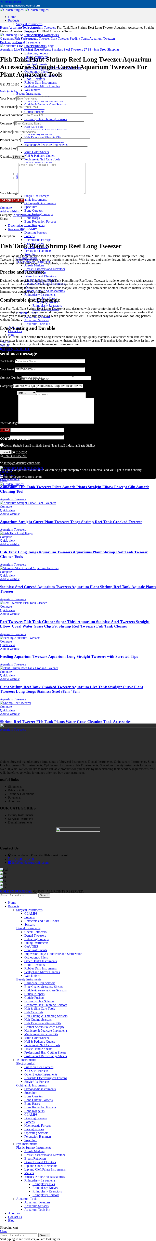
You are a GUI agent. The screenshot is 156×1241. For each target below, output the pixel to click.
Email (5, 437)
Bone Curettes (33, 210)
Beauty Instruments (28, 93)
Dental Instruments (28, 42)
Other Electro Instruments (40, 1074)
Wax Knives (32, 90)
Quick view (7, 475)
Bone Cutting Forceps (38, 1100)
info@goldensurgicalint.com (21, 463)
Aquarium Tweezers (43, 27)
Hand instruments (35, 950)
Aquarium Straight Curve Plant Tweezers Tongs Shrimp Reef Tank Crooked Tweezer (71, 522)
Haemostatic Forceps (37, 239)
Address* (6, 131)
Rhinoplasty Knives (45, 1187)
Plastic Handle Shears (38, 1049)
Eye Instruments (26, 1144)
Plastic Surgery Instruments (33, 1147)
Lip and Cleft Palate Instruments (45, 1169)
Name (5, 429)
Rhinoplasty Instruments (39, 294)
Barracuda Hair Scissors (39, 983)
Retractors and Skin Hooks (41, 921)
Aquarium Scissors (36, 320)
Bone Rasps (32, 218)
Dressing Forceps (35, 232)
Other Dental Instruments (40, 961)
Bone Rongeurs (34, 225)
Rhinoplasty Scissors (45, 1195)
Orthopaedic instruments (40, 203)
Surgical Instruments (29, 910)
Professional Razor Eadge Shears (45, 1056)
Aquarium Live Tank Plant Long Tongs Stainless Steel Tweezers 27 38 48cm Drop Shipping (59, 49)
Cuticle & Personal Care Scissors (45, 104)
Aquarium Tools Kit (37, 324)
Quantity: (6, 156)
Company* (7, 123)
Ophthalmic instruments (31, 199)
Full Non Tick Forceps (38, 1067)
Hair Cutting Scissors (38, 1019)
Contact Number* (11, 115)
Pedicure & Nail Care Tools (42, 159)
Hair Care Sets (33, 126)
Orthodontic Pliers (36, 957)
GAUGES (31, 946)
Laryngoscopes (34, 1129)
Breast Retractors (35, 1158)
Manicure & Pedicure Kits (41, 1034)
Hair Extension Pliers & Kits (42, 137)
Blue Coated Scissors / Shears (43, 101)
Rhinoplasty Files (43, 1184)
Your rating (8, 392)
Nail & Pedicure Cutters (39, 155)
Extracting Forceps (36, 53)
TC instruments (26, 1059)
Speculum (30, 207)
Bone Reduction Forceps (40, 221)
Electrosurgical (25, 1063)
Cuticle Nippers (34, 994)
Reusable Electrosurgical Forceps (45, 1078)
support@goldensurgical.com (22, 476)
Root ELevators (34, 79)
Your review (9, 422)
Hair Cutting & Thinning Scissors (45, 1016)
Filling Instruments (36, 943)
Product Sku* (8, 148)
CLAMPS (31, 228)
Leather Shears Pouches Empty (44, 1027)
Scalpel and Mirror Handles (42, 86)
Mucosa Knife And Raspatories (44, 1176)
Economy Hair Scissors (39, 1001)
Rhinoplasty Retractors (47, 305)
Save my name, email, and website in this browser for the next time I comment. (55, 445)
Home (4, 27)
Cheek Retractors (35, 932)
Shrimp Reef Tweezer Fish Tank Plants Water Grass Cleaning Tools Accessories (65, 721)
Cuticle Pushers (34, 112)
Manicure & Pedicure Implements (45, 144)
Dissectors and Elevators (40, 276)
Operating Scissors (36, 1133)
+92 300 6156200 (12, 2)
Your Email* (8, 106)
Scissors (29, 924)
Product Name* (10, 140)
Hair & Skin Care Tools (39, 1008)
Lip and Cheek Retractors (40, 1165)
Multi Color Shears (36, 152)
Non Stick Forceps (36, 1070)
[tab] (82, 225)
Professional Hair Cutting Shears (45, 1052)
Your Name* (8, 98)
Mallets (29, 1173)
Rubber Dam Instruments (40, 82)
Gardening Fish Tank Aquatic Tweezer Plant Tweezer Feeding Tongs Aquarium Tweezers (57, 38)
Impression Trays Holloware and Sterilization (53, 953)
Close (3, 1231)
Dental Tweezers (35, 935)
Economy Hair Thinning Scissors (45, 119)
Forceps (29, 236)
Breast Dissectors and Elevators (44, 269)
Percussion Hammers (37, 250)
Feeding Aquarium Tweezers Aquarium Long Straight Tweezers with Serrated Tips (69, 656)
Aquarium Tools (19, 27)
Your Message (9, 193)
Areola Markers (34, 265)
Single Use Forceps (36, 196)
